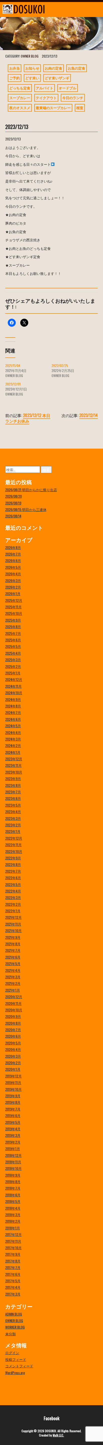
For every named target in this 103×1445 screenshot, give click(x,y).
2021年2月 (12, 983)
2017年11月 (13, 1241)
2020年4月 (13, 1049)
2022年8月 (13, 864)
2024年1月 (12, 752)
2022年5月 (13, 884)
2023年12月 (13, 758)
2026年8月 (13, 547)
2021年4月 (12, 970)
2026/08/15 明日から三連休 (25, 509)
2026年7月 (13, 554)
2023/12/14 (88, 415)
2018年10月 (13, 1168)
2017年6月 (12, 1274)
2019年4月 (12, 1128)
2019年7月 (12, 1109)
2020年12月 (13, 996)
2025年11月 (13, 606)
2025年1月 (12, 672)
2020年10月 (13, 1009)
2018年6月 (12, 1194)
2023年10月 (13, 772)
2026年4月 (13, 573)
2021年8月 (12, 943)
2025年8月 (13, 626)
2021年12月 (13, 917)
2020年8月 (13, 1023)
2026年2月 (13, 587)
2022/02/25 (60, 365)
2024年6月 (13, 719)
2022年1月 (12, 910)
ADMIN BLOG (13, 1314)
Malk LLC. (58, 1435)
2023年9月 (13, 778)
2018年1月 (12, 1227)
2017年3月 (12, 1294)
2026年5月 (13, 567)
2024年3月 (13, 739)
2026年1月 (12, 593)
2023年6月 (13, 798)
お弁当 (14, 68)
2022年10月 (13, 851)
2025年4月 (13, 653)
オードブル (67, 87)
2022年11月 (13, 844)
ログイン (12, 1352)
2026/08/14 (13, 515)
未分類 (10, 1333)
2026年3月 (13, 580)
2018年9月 (12, 1175)
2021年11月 (13, 924)
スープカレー (19, 97)
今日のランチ (72, 97)
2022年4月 (13, 890)
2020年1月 (12, 1069)
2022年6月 (13, 877)
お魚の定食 (76, 68)
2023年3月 (13, 818)
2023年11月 (13, 765)
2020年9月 (13, 1016)
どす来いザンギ (57, 77)
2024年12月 (13, 679)
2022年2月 (13, 904)
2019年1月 (12, 1148)
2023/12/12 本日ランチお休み (27, 418)
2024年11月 (13, 686)
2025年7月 (13, 633)
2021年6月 (12, 957)
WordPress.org (15, 1372)
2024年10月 (13, 692)
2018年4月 (12, 1208)
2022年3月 (13, 897)
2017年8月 (12, 1260)
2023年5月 (13, 805)
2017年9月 (12, 1254)
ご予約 (14, 77)
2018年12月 (13, 1155)
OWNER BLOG (29, 56)
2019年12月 (13, 1075)
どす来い (32, 77)
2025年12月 (13, 600)
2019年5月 (12, 1122)
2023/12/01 (13, 384)
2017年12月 (13, 1234)
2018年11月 (13, 1161)
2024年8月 (13, 705)
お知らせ (32, 68)
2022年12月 (13, 838)
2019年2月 (12, 1142)
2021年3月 (12, 976)
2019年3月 (12, 1135)
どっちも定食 (19, 87)
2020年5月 (13, 1042)
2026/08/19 (13, 502)
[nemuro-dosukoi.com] (38, 9)
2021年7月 (12, 950)
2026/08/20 (13, 496)
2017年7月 (12, 1267)
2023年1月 (12, 831)
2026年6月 (13, 560)
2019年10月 (13, 1089)
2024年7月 (13, 712)
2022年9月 (13, 857)
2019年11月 (13, 1082)
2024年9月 (13, 699)
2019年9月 (12, 1095)
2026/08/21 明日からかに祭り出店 (31, 489)
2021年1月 (12, 990)
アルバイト (44, 87)
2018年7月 (12, 1188)
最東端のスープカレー (53, 107)
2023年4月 (13, 811)
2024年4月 (13, 732)
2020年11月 (13, 1003)
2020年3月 (13, 1056)
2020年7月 (13, 1029)
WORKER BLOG (15, 1327)
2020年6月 (13, 1036)
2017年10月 (13, 1247)
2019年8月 (12, 1102)
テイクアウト (46, 97)
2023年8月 (13, 785)
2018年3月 (12, 1214)
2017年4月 (12, 1287)
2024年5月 (13, 725)
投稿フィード (15, 1359)
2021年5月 (12, 963)
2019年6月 (12, 1115)
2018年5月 (12, 1201)
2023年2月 (13, 824)
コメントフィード (19, 1365)
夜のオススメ (19, 107)
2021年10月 (13, 930)
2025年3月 (13, 659)
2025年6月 (13, 639)
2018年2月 (12, 1221)
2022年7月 (13, 871)
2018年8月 (12, 1181)
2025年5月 (13, 646)
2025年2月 (13, 666)
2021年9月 (12, 937)
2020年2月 (13, 1062)
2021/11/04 (12, 365)
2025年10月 (13, 613)
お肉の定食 (53, 68)
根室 (79, 107)
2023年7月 (13, 791)
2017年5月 (12, 1280)
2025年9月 (13, 620)
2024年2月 (13, 745)
